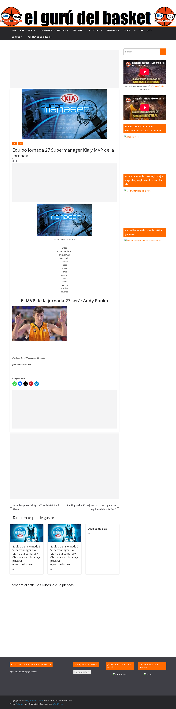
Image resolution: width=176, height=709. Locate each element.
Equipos (16, 37)
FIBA (30, 30)
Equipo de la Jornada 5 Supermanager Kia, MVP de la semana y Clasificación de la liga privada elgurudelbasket (26, 555)
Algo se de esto (98, 529)
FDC (21, 144)
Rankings (112, 30)
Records (77, 30)
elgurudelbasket (158, 86)
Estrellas (94, 30)
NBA (14, 30)
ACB (14, 144)
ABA (22, 30)
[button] (33, 30)
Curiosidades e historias (53, 30)
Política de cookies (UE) (40, 37)
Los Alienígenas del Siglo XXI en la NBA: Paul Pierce (36, 507)
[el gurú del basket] (88, 8)
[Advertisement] (64, 69)
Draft (127, 30)
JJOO (149, 30)
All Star (138, 30)
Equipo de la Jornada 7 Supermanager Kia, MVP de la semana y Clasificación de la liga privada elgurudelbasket (64, 555)
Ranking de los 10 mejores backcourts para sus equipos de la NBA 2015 (91, 507)
